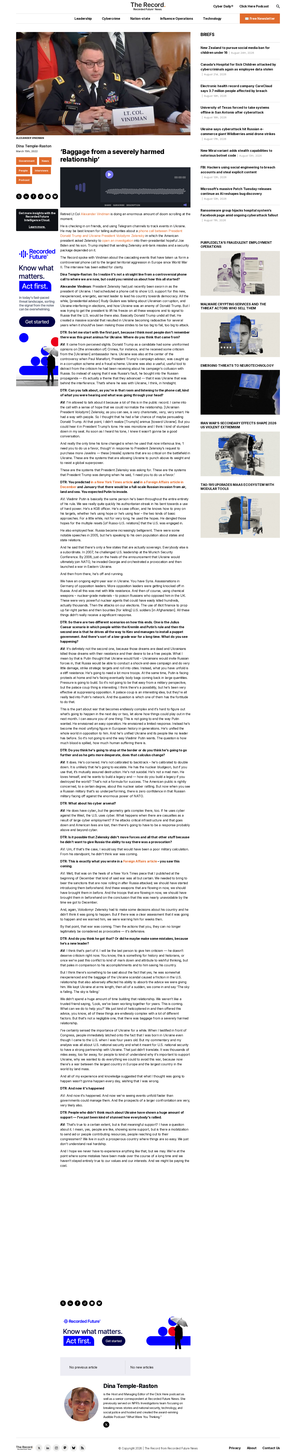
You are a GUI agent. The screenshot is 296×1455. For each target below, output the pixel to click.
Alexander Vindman (95, 214)
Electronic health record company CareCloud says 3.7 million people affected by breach (236, 90)
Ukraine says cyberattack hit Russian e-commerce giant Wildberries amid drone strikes (238, 133)
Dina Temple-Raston (34, 146)
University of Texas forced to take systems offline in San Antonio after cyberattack (235, 112)
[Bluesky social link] (73, 1447)
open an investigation (117, 241)
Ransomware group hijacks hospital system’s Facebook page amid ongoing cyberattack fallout (239, 215)
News (45, 160)
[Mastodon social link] (64, 1447)
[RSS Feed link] (82, 1447)
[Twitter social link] (38, 1447)
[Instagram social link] (56, 1447)
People (23, 170)
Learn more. (37, 226)
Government (26, 160)
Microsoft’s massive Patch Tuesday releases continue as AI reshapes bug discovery (236, 193)
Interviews (41, 170)
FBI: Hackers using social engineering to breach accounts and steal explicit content (238, 172)
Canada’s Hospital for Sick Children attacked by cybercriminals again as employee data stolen (238, 69)
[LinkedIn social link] (47, 1447)
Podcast (24, 180)
